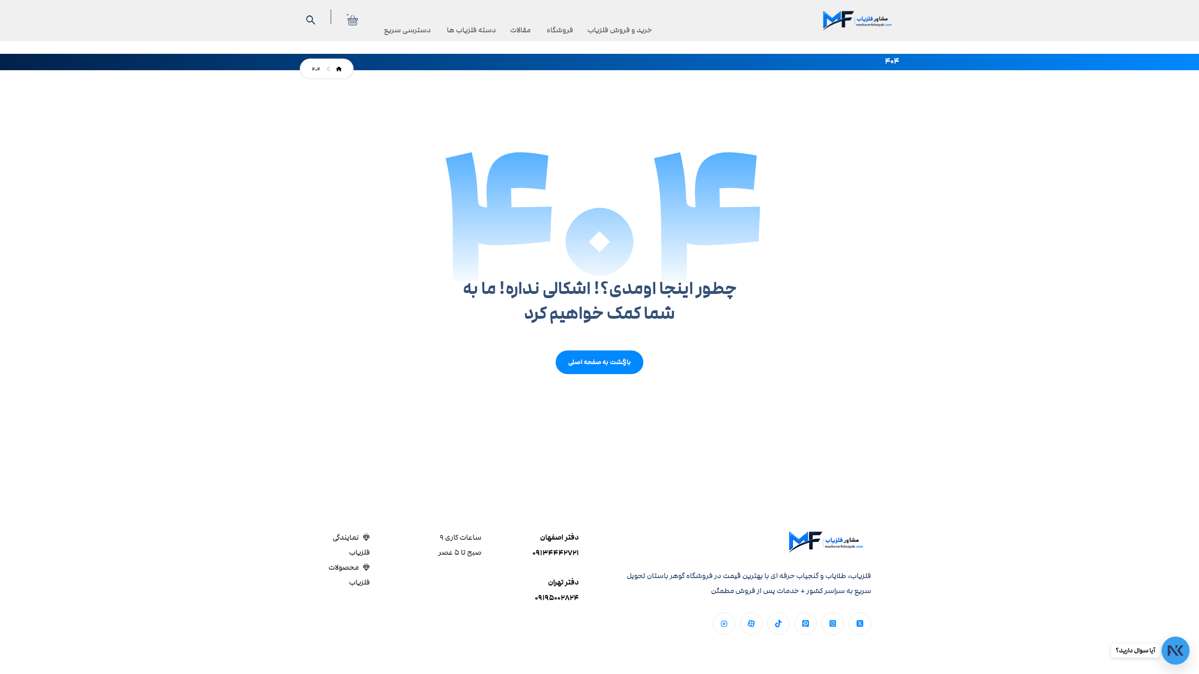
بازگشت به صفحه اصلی (599, 362)
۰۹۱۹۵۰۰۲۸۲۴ (557, 598)
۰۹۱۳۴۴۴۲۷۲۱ (556, 553)
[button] (860, 623)
